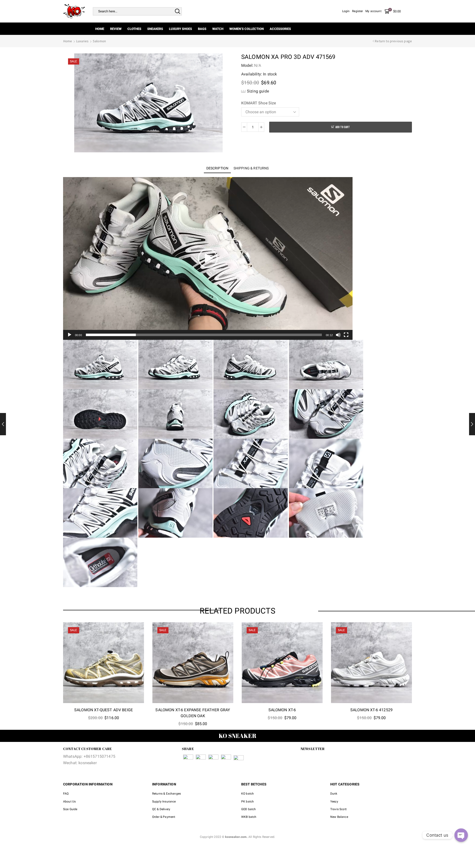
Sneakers (155, 29)
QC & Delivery (161, 809)
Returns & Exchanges (166, 793)
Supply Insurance (164, 801)
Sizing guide (258, 91)
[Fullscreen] (346, 334)
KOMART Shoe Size (258, 103)
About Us (69, 801)
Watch (217, 29)
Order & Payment (163, 817)
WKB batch (248, 817)
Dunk (333, 793)
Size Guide (70, 809)
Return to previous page (393, 41)
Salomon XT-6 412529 (371, 710)
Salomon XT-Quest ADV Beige (103, 710)
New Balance (339, 817)
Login (346, 11)
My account (373, 11)
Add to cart (342, 127)
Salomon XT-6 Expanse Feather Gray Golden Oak (192, 713)
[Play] (69, 334)
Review (115, 29)
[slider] (204, 335)
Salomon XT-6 (282, 710)
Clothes (134, 29)
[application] (208, 258)
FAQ (66, 793)
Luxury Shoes (180, 29)
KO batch (247, 793)
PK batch (247, 801)
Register (357, 11)
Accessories (280, 29)
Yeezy (334, 801)
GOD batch (248, 809)
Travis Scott (338, 809)
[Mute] (338, 334)
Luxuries (82, 41)
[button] (208, 258)
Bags (202, 29)
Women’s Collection (246, 29)
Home (99, 29)
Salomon (99, 41)
